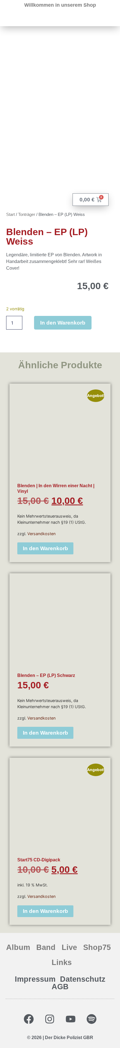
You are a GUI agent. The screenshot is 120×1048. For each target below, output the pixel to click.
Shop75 (97, 947)
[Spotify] (91, 1019)
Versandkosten (41, 533)
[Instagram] (50, 1019)
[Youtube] (71, 1019)
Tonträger (26, 214)
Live (69, 947)
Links (62, 962)
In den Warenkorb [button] (45, 548)
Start (10, 214)
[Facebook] (29, 1019)
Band (46, 947)
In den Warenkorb (62, 323)
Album (18, 947)
